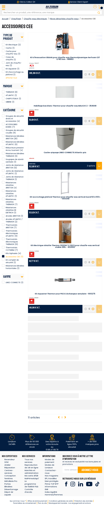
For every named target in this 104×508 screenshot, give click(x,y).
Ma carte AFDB (31, 475)
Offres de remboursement (37, 501)
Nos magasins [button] (51, 475)
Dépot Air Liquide (8, 493)
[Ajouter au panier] (99, 74)
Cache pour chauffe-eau (3, 51)
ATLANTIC (3, 95)
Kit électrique (3, 44)
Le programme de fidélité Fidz (31, 484)
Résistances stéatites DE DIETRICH (11, 210)
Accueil (5, 18)
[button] (3, 7)
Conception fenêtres (10, 477)
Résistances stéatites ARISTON (11, 185)
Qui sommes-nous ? (18, 501)
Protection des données (83, 501)
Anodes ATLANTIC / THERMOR (14, 220)
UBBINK (3, 101)
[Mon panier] (100, 7)
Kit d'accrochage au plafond (3, 71)
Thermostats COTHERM (11, 248)
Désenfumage (11, 489)
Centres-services (8, 471)
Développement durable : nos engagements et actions (70, 503)
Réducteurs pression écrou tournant (15, 148)
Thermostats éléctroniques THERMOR (12, 242)
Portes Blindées (8, 485)
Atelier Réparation (9, 466)
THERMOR (3, 91)
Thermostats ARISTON (11, 226)
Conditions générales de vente (61, 501)
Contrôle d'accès (29, 490)
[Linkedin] (80, 484)
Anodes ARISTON (13, 216)
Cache (3, 47)
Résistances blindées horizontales (15, 267)
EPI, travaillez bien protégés (51, 479)
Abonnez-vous (90, 470)
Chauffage (16, 18)
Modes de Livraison (49, 466)
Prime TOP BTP (51, 484)
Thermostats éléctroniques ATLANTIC (12, 233)
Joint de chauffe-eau (3, 62)
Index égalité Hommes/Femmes (54, 493)
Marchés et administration (31, 471)
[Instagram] (72, 484)
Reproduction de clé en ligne (31, 466)
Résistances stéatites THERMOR (11, 202)
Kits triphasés (11, 253)
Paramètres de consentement (24, 503)
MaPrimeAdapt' (32, 478)
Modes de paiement (49, 460)
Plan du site (42, 503)
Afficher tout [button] (11, 78)
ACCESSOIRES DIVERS (11, 125)
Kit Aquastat (3, 68)
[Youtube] (89, 484)
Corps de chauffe (3, 56)
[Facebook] (66, 484)
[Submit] (99, 12)
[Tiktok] (97, 484)
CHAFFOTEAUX (3, 98)
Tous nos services (29, 460)
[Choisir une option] (99, 165)
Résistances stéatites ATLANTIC (11, 193)
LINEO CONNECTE (3, 282)
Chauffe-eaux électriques (35, 18)
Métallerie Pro (10, 481)
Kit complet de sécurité (12, 261)
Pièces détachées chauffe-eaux (64, 18)
